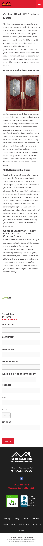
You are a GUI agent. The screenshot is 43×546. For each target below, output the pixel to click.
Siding (16, 519)
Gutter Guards (8, 524)
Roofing (6, 519)
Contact (21, 530)
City (4, 397)
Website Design (20, 541)
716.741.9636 (21, 471)
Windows (36, 519)
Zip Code (6, 422)
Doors (25, 519)
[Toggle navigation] (39, 4)
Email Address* (10, 349)
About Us (37, 524)
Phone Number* (10, 362)
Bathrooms (24, 524)
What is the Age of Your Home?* (19, 374)
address (6, 385)
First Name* (8, 325)
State (5, 410)
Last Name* (8, 337)
